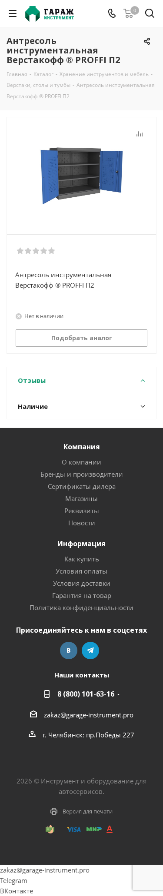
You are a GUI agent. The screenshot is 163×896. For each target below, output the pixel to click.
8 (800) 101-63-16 (85, 694)
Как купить (81, 558)
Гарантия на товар (81, 595)
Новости (81, 522)
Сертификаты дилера (82, 486)
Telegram (90, 650)
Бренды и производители (81, 474)
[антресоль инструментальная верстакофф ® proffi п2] (81, 172)
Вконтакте (68, 650)
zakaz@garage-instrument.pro (88, 714)
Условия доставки (81, 583)
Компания (81, 446)
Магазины (81, 498)
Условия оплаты (81, 571)
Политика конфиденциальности (81, 607)
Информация (81, 543)
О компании (81, 462)
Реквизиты (81, 510)
